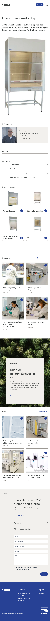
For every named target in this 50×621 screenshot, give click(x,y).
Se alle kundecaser (42, 258)
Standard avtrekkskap (11, 12)
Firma (17, 551)
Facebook (41, 593)
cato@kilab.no (25, 138)
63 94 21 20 (21, 523)
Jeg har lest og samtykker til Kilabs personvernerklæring (26, 568)
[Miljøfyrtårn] (44, 613)
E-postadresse (20, 541)
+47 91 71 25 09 (25, 136)
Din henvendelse (21, 556)
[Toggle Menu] (37, 5)
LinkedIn (40, 596)
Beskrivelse (5, 151)
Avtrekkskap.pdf (14, 164)
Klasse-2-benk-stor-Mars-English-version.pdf (22, 177)
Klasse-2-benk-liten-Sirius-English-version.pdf (22, 173)
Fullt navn (18, 537)
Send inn (44, 574)
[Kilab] (13, 5)
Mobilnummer (20, 546)
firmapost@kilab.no (24, 529)
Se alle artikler (43, 411)
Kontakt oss (18, 515)
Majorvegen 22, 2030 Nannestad (24, 599)
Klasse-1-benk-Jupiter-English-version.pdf (21, 169)
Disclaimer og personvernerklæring (12, 613)
